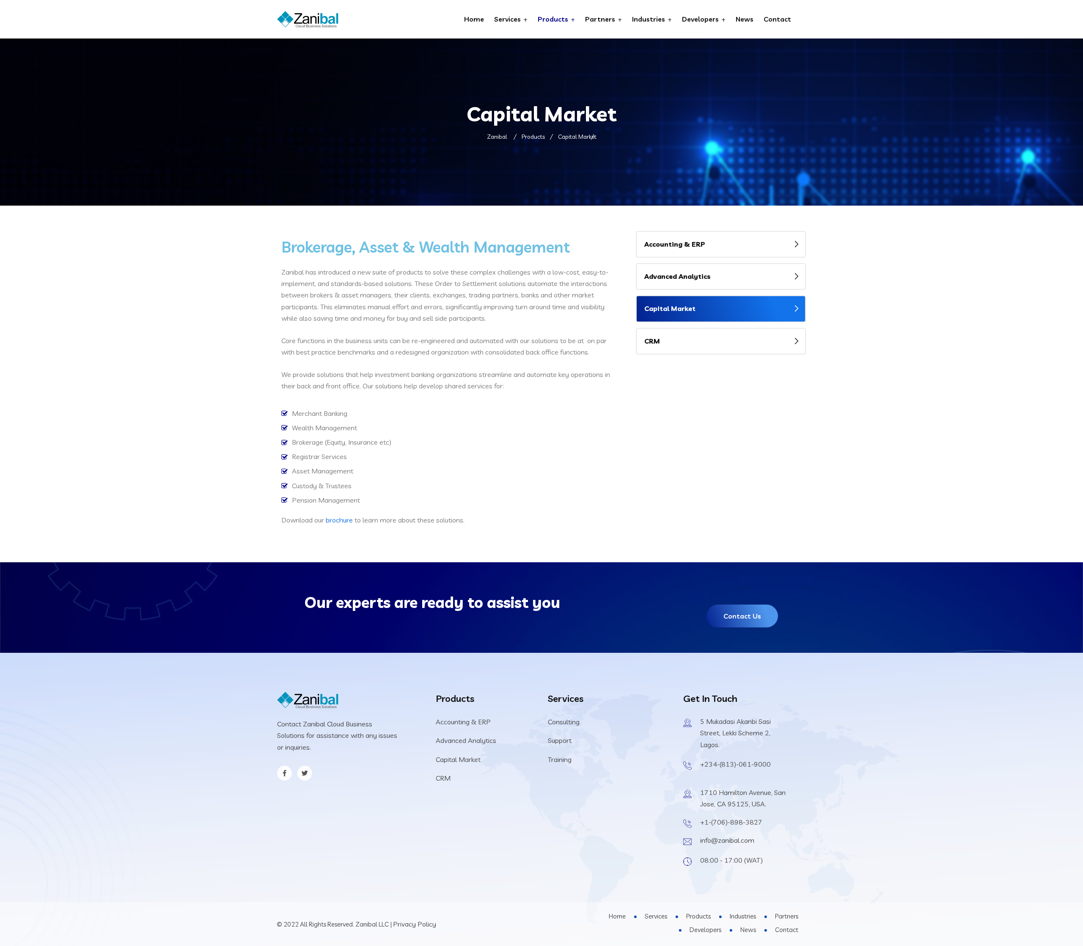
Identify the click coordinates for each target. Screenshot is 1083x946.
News (744, 19)
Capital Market (669, 308)
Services (507, 19)
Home (474, 19)
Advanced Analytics (677, 276)
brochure (339, 520)
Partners (600, 19)
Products (553, 19)
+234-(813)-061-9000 (735, 764)
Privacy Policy (414, 924)
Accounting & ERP (674, 244)
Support (560, 740)
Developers (700, 19)
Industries (648, 19)
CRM (652, 341)
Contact (777, 19)
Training (560, 759)
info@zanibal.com (727, 840)
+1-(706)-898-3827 (731, 822)
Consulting (564, 722)
